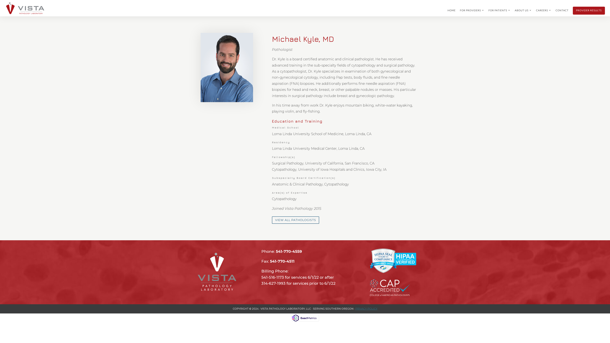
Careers (542, 10)
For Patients (497, 10)
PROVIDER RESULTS (589, 10)
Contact (562, 10)
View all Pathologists (295, 220)
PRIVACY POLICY (366, 308)
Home (451, 10)
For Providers (470, 10)
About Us (522, 10)
